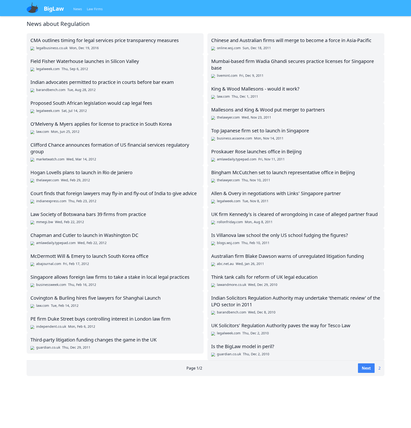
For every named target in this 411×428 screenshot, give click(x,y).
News (77, 9)
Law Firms (95, 9)
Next (366, 368)
